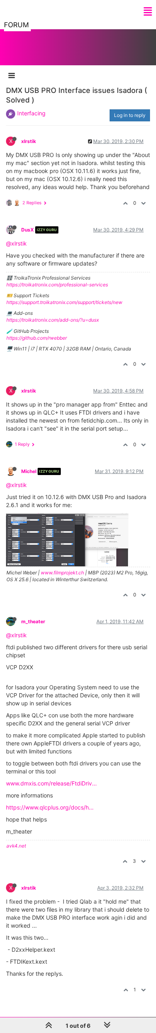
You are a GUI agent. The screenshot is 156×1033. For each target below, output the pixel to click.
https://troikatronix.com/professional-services (57, 285)
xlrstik (28, 141)
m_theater (33, 621)
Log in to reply (130, 115)
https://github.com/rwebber (36, 338)
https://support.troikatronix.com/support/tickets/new (64, 302)
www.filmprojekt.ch (62, 573)
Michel (28, 471)
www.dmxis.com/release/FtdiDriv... (51, 783)
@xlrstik (16, 243)
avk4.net (16, 846)
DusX (27, 230)
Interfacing (31, 113)
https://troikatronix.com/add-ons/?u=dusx (52, 320)
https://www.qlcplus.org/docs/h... (50, 807)
